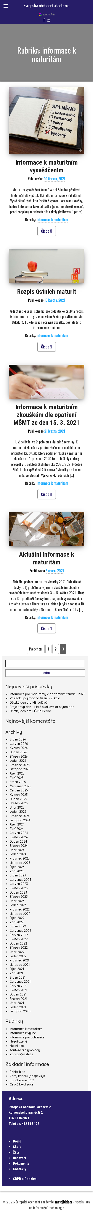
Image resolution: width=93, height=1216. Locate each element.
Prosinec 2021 (19, 960)
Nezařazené (18, 1041)
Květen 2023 (19, 888)
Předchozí (35, 649)
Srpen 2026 (18, 739)
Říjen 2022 (17, 918)
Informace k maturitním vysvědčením (46, 166)
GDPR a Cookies (25, 1179)
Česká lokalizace (21, 1084)
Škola (17, 1147)
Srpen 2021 (17, 977)
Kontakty (19, 1169)
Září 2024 (17, 829)
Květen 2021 (18, 990)
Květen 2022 (19, 939)
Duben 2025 (18, 799)
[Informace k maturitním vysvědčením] (46, 120)
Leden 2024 (18, 854)
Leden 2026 (18, 761)
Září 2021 (16, 973)
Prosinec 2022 (20, 909)
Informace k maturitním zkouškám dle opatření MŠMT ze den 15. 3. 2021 (46, 414)
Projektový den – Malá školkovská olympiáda (42, 707)
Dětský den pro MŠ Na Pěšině (30, 711)
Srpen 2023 (18, 875)
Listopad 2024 (20, 820)
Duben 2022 (18, 943)
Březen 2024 (19, 846)
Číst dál (46, 231)
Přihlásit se (17, 1072)
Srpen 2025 (18, 782)
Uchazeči (19, 1158)
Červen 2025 (19, 790)
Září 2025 (17, 778)
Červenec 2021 (20, 982)
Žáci (16, 1152)
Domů (17, 1141)
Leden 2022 (18, 956)
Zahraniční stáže (21, 1054)
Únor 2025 (17, 807)
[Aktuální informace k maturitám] (46, 529)
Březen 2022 (19, 948)
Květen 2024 (19, 837)
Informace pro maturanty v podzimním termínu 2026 (47, 694)
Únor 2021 (17, 1003)
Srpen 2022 (18, 926)
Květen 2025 (19, 795)
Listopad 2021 (20, 965)
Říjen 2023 (17, 867)
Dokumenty (21, 1163)
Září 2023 (17, 871)
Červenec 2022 (20, 931)
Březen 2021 (18, 999)
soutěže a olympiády (25, 1050)
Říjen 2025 (17, 773)
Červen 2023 (19, 884)
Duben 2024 (18, 841)
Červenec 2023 (20, 880)
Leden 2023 (18, 905)
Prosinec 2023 (20, 858)
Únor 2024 (17, 850)
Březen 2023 (19, 897)
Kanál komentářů (22, 1080)
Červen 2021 (18, 986)
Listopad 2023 (20, 863)
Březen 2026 (18, 756)
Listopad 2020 (20, 1011)
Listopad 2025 (20, 769)
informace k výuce (23, 1033)
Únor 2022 (17, 952)
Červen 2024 (19, 833)
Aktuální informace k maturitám (46, 558)
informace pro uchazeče (27, 1037)
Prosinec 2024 (20, 816)
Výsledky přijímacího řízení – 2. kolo (35, 698)
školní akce (17, 1046)
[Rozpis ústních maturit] (46, 266)
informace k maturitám (52, 219)
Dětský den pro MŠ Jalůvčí (28, 702)
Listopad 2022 (20, 914)
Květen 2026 (18, 748)
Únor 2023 (17, 901)
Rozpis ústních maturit (46, 291)
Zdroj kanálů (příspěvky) (27, 1076)
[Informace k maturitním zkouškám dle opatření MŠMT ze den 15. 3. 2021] (46, 382)
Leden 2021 (18, 1007)
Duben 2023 (18, 892)
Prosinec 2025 (20, 765)
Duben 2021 (18, 994)
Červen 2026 (19, 744)
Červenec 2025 (20, 786)
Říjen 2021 (17, 969)
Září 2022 (17, 922)
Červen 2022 (19, 935)
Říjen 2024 (17, 824)
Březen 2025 (19, 803)
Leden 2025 (18, 812)
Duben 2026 (18, 752)
